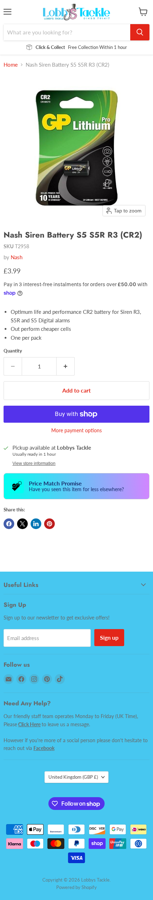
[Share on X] (22, 523)
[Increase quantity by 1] (66, 366)
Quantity (13, 351)
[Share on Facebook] (9, 523)
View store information (34, 463)
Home (11, 65)
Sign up (109, 637)
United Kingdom (73, 777)
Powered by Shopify (76, 887)
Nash (16, 257)
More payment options (76, 430)
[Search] (139, 32)
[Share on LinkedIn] (36, 523)
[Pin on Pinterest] (49, 523)
